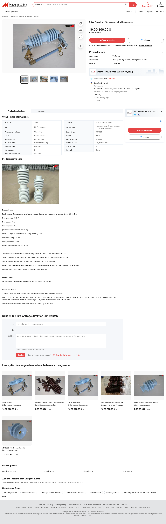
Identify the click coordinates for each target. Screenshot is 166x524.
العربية (94, 507)
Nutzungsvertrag (60, 505)
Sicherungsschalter (112, 492)
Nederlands (86, 507)
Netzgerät (126, 471)
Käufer (128, 12)
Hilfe (140, 12)
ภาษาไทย (119, 507)
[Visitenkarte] (160, 120)
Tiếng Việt (134, 507)
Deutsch (78, 507)
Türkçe (126, 507)
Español (36, 507)
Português (44, 507)
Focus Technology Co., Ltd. (81, 511)
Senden (21, 355)
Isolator (36, 16)
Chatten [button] (147, 40)
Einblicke (124, 505)
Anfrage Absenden (107, 40)
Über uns (42, 505)
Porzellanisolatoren (9, 471)
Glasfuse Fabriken (28, 492)
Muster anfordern (145, 46)
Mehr (4, 497)
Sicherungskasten (95, 492)
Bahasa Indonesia (144, 507)
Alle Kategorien (10, 12)
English (29, 507)
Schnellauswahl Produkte (111, 505)
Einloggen (160, 6)
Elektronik (13, 16)
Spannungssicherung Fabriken (50, 492)
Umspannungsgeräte (25, 16)
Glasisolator (87, 471)
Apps (149, 12)
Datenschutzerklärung (75, 505)
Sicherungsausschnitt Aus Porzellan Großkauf (140, 492)
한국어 (100, 507)
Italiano (71, 507)
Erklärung (50, 505)
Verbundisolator (48, 471)
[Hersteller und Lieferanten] (14, 4)
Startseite (5, 16)
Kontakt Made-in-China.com (92, 505)
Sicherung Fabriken (11, 492)
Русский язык (62, 507)
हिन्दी (112, 507)
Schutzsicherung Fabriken (75, 492)
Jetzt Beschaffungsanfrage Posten (67, 355)
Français (52, 507)
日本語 (107, 507)
